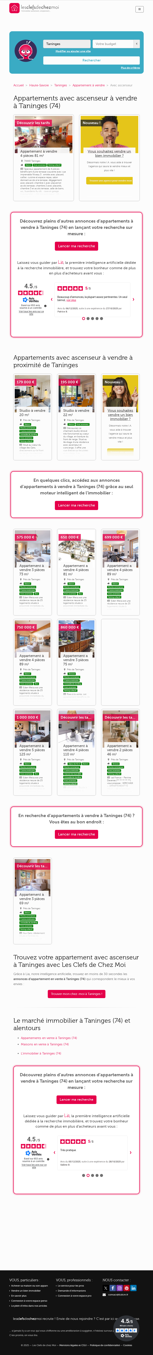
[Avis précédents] (51, 299)
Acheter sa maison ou (29, 1285)
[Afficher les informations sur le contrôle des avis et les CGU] (45, 305)
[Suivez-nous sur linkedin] (133, 1288)
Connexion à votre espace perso (29, 1301)
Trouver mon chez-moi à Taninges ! (76, 994)
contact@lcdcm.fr (118, 1294)
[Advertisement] (120, 662)
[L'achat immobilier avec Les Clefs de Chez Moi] (34, 8)
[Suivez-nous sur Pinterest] (126, 1288)
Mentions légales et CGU (73, 1345)
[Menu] (139, 9)
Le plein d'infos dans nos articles (29, 1306)
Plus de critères (130, 67)
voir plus (71, 300)
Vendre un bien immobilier (26, 1291)
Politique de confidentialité (105, 1345)
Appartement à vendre (89, 85)
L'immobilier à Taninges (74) (41, 1053)
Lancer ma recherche (76, 246)
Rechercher (91, 60)
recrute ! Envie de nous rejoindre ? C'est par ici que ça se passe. (76, 1319)
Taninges (60, 85)
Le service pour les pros (71, 1285)
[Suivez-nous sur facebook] (113, 1288)
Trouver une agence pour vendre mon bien (113, 180)
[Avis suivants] (133, 299)
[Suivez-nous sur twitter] (106, 1288)
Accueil (18, 85)
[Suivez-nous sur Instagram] (119, 1288)
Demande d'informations (72, 1291)
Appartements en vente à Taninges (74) (49, 1038)
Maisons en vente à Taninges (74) (45, 1044)
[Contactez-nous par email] (104, 1294)
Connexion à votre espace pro (74, 1296)
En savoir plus (18, 1296)
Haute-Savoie (39, 85)
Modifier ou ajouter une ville (73, 51)
